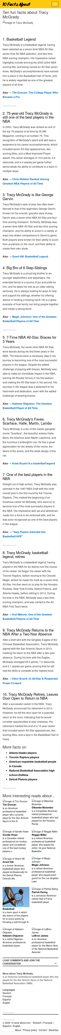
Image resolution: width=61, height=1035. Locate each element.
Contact (43, 1030)
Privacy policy (30, 1030)
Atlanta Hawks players (23, 753)
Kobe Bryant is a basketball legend (33, 463)
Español (7, 999)
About (18, 1030)
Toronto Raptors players (24, 757)
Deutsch (7, 993)
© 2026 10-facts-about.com (17, 1022)
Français (7, 996)
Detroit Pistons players (23, 779)
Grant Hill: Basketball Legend (30, 256)
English (6, 1002)
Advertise (53, 1030)
